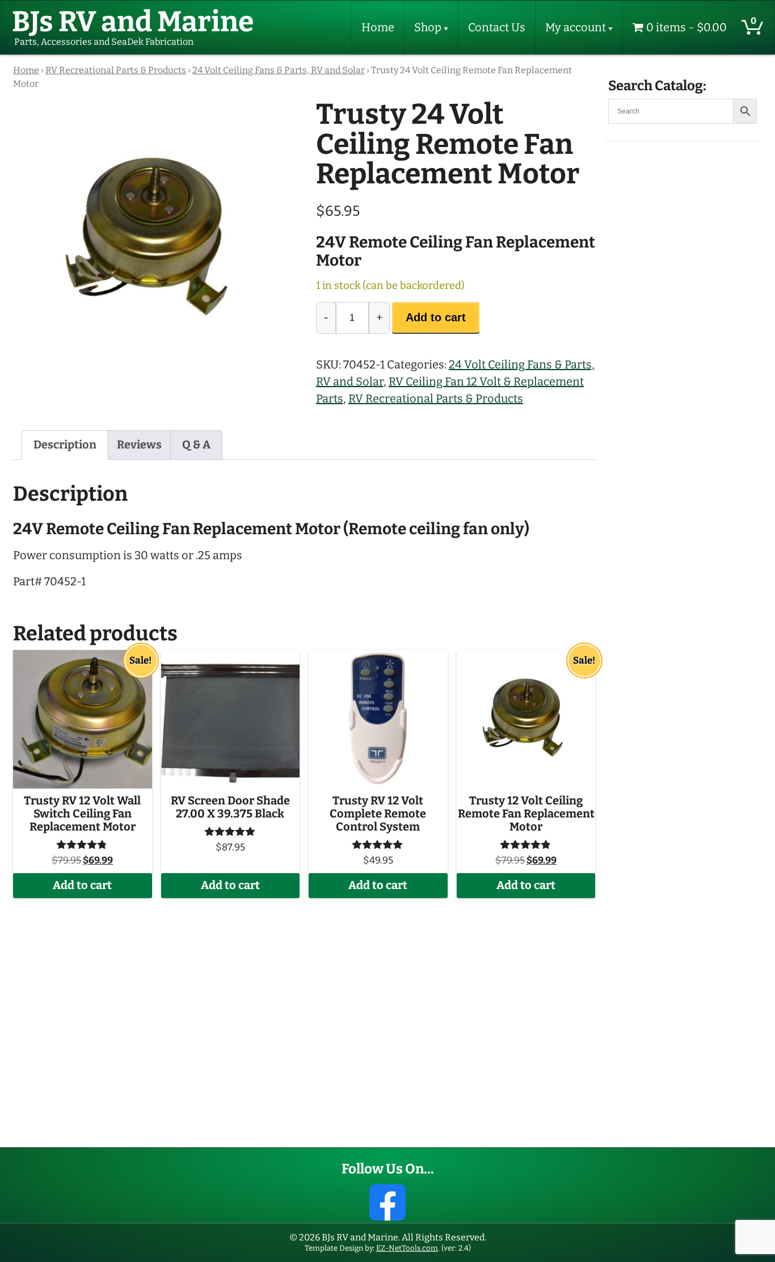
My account (575, 27)
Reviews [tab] (139, 444)
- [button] (325, 317)
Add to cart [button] (82, 885)
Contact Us (496, 27)
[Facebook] (387, 1202)
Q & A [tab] (196, 444)
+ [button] (379, 317)
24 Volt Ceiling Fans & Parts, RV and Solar (278, 70)
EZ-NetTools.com (407, 1248)
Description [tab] (64, 444)
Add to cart (436, 317)
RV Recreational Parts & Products (115, 70)
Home (377, 27)
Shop (427, 27)
